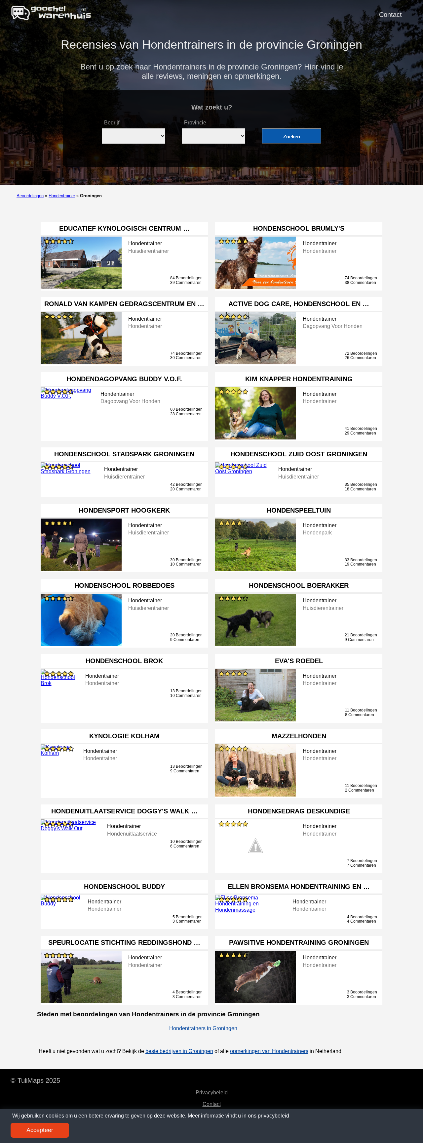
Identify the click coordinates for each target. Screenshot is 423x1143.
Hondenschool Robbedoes (124, 585)
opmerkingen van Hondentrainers (269, 1051)
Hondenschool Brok (124, 660)
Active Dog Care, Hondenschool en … (298, 303)
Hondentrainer (62, 195)
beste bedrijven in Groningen (179, 1051)
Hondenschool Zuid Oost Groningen (298, 454)
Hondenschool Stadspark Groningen (124, 454)
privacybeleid (273, 1116)
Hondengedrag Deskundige (299, 811)
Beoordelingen (30, 195)
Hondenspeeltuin (299, 510)
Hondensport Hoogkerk (124, 510)
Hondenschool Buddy (124, 886)
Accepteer (39, 1130)
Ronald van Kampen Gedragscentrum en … (124, 303)
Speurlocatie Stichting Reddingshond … (124, 942)
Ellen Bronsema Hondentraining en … (299, 886)
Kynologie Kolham (124, 736)
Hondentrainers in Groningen (203, 1028)
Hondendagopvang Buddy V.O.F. (124, 379)
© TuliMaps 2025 (35, 1080)
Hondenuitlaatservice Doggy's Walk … (124, 811)
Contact (390, 14)
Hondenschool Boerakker (299, 585)
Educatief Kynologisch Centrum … (124, 228)
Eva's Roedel (299, 660)
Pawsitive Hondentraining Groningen (299, 942)
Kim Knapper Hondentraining (299, 379)
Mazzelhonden (299, 736)
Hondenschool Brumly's (298, 228)
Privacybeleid (212, 1092)
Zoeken (291, 136)
